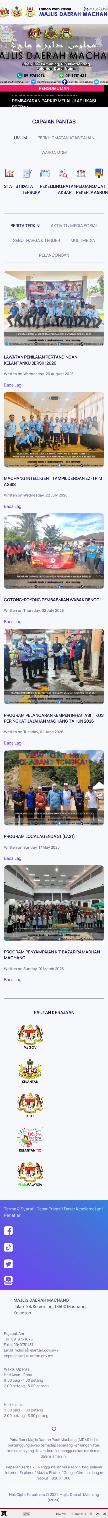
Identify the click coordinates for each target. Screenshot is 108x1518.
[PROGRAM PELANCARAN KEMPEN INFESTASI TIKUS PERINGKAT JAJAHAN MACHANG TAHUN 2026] (54, 666)
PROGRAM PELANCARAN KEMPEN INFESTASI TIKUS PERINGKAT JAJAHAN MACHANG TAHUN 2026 (54, 718)
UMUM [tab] (20, 138)
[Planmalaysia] (30, 1173)
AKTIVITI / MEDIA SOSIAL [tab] (74, 225)
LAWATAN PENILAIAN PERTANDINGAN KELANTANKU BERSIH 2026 (40, 360)
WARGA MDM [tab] (54, 152)
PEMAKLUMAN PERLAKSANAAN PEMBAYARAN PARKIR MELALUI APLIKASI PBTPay (54, 100)
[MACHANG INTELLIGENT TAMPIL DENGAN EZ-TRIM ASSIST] (54, 430)
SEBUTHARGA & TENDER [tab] (36, 240)
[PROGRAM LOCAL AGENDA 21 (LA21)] (54, 788)
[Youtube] (8, 1280)
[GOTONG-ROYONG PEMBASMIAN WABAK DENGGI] (54, 551)
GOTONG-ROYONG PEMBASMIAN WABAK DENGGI (52, 600)
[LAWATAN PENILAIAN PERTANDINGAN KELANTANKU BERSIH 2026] (54, 308)
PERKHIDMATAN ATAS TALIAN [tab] (65, 138)
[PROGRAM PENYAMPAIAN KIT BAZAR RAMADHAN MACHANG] (54, 903)
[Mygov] (30, 1036)
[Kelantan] (30, 1070)
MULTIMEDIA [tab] (83, 240)
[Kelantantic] (30, 1139)
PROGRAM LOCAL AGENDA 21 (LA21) (39, 836)
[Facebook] (8, 1230)
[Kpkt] (30, 1105)
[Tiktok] (8, 1246)
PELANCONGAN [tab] (54, 255)
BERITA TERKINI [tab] (25, 225)
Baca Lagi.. (14, 385)
